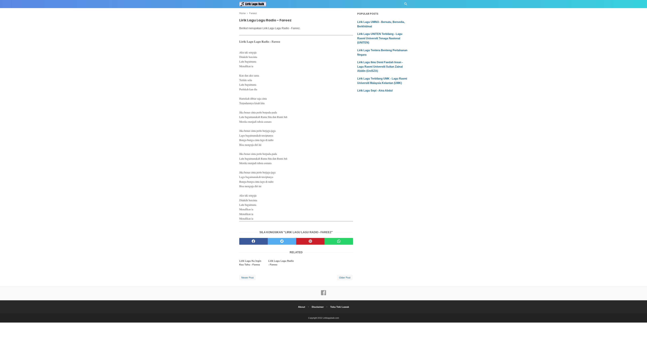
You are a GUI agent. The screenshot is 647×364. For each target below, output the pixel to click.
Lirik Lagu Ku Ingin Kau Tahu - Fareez (250, 263)
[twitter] (282, 241)
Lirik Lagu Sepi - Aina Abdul (375, 90)
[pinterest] (310, 241)
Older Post (344, 277)
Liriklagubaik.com (331, 318)
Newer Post (247, 277)
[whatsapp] (339, 241)
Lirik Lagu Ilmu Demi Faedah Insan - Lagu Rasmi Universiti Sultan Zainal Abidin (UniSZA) (380, 66)
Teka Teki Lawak (339, 307)
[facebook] (253, 241)
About (301, 307)
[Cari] (406, 5)
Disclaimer (318, 307)
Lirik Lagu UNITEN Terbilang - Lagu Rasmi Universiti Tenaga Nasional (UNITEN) (379, 38)
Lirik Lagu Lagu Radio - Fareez (281, 263)
